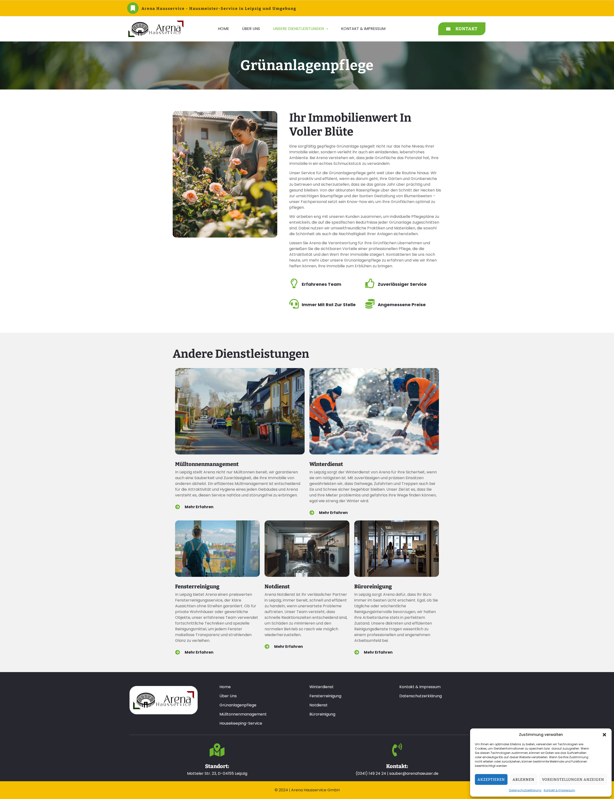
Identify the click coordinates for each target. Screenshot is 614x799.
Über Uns (251, 28)
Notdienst (277, 586)
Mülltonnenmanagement (207, 464)
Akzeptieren (491, 779)
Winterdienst (326, 464)
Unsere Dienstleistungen (298, 28)
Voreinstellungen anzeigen (573, 779)
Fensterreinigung (197, 586)
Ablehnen (523, 779)
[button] (604, 734)
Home (223, 28)
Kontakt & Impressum (559, 790)
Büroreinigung (373, 586)
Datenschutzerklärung (525, 790)
